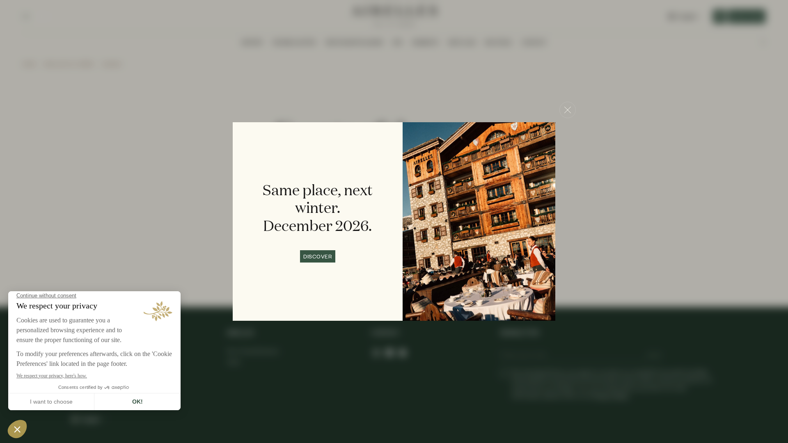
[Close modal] (567, 110)
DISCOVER (317, 256)
